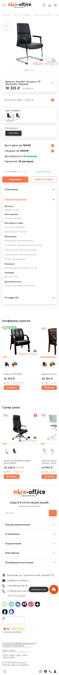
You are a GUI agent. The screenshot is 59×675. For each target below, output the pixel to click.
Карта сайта (8, 651)
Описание (11, 189)
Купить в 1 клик (43, 179)
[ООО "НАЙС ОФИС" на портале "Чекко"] (13, 617)
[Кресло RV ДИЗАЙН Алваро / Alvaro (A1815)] (20, 429)
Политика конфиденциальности (18, 643)
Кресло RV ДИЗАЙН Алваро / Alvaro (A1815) (18, 462)
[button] (25, 70)
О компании (12, 534)
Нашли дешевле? (43, 172)
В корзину (15, 179)
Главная (6, 15)
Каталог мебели (22, 15)
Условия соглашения (13, 646)
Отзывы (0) (12, 297)
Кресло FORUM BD (13, 374)
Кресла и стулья (42, 15)
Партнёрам (12, 553)
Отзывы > (18, 172)
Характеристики (16, 199)
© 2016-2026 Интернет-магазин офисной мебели (15, 664)
